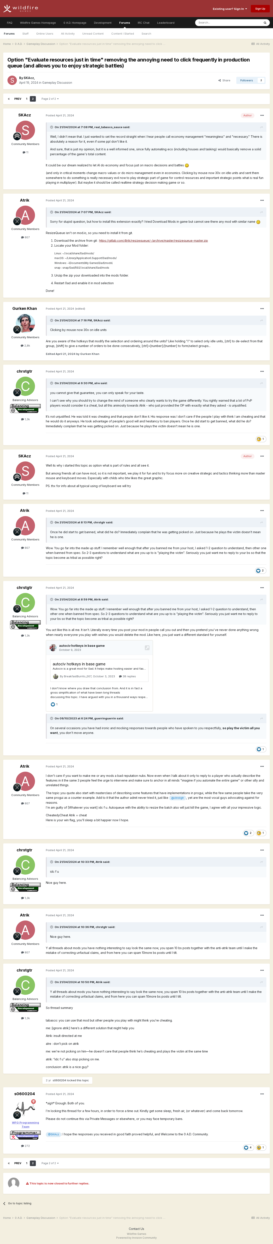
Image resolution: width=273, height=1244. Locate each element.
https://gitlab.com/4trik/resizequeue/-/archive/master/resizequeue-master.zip (153, 240)
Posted (60, 115)
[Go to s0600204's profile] (25, 1108)
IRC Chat (144, 22)
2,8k (26, 345)
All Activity (68, 33)
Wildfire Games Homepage (38, 22)
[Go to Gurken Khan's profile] (25, 323)
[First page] (9, 99)
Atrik (24, 200)
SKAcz (29, 78)
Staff (25, 33)
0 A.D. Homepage (75, 22)
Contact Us (136, 1229)
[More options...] (262, 115)
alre (97, 383)
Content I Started (122, 33)
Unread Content (93, 33)
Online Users (44, 33)
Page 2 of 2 (49, 98)
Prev (17, 98)
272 (27, 1145)
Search (146, 33)
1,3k (27, 419)
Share (225, 80)
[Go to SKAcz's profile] (12, 80)
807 (27, 237)
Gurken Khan (24, 308)
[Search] (265, 22)
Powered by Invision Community (136, 1237)
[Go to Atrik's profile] (25, 215)
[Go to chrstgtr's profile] (25, 386)
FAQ (9, 22)
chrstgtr (24, 371)
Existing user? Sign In (229, 8)
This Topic (248, 22)
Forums (124, 22)
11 (26, 152)
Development (103, 22)
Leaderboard (165, 22)
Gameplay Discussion (57, 82)
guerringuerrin (105, 718)
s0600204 (59, 1080)
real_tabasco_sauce (108, 127)
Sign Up (260, 8)
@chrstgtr (177, 797)
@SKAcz (53, 1134)
